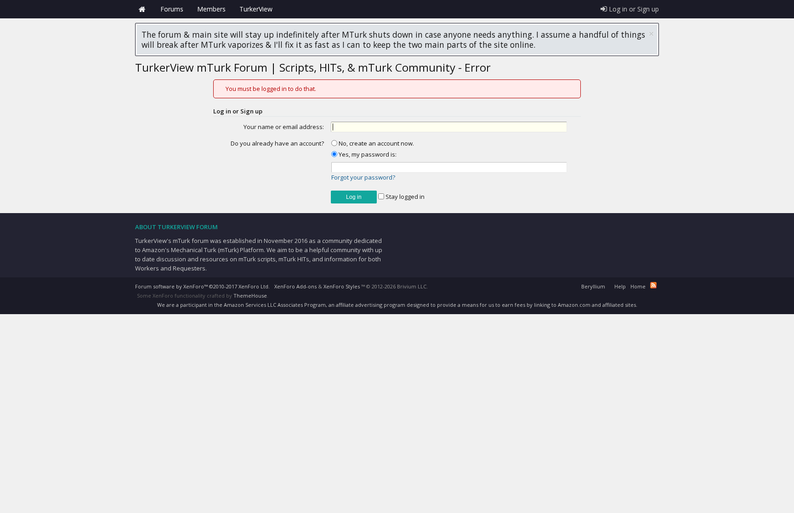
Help (620, 286)
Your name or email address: (284, 127)
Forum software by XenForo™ (202, 286)
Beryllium (593, 286)
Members (211, 9)
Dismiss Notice (651, 33)
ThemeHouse (250, 295)
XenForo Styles (341, 286)
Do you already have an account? (277, 143)
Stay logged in (404, 196)
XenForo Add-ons (295, 286)
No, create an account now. (375, 143)
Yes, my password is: (367, 154)
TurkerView (255, 9)
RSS (653, 285)
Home (141, 9)
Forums (171, 9)
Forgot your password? (363, 177)
